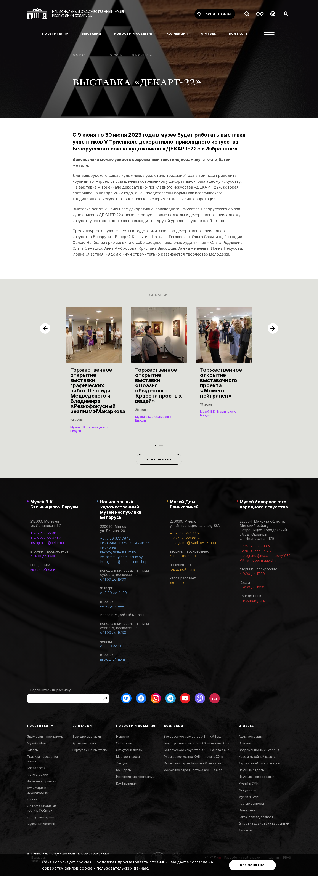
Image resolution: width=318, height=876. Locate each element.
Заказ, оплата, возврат (256, 817)
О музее (245, 743)
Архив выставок (84, 743)
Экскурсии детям (129, 750)
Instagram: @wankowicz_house (195, 542)
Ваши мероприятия (41, 781)
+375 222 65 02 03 (45, 538)
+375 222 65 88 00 (46, 533)
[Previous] (45, 328)
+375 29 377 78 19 (115, 538)
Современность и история (259, 750)
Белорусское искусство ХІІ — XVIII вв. (192, 736)
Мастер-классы (128, 756)
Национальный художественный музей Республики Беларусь (120, 509)
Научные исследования (256, 776)
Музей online (36, 743)
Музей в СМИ (249, 783)
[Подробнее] (94, 374)
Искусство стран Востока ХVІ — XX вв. (193, 770)
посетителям (55, 33)
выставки (91, 33)
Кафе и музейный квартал (258, 756)
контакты (239, 33)
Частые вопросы (251, 803)
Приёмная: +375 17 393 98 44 (125, 543)
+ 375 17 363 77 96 (186, 533)
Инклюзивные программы (135, 776)
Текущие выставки (86, 736)
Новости (115, 55)
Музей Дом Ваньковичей (184, 504)
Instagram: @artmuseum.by (121, 557)
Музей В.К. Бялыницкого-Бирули (54, 504)
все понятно (252, 865)
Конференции (126, 783)
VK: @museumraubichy (258, 560)
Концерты (123, 770)
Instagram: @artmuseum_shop (123, 561)
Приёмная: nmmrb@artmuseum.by (118, 550)
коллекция (177, 33)
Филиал (79, 55)
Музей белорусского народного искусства (264, 504)
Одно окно (247, 810)
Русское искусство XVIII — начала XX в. (194, 756)
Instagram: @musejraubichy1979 (265, 555)
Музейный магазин (41, 824)
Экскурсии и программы (45, 736)
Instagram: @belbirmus (48, 542)
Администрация (251, 736)
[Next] (273, 328)
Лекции (121, 763)
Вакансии (245, 830)
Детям (32, 799)
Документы (247, 790)
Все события (159, 459)
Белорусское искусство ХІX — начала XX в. (197, 743)
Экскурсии (124, 743)
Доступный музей (40, 817)
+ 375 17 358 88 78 (186, 538)
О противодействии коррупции (264, 823)
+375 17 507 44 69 (255, 546)
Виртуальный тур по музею (259, 763)
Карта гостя (36, 768)
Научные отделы (251, 770)
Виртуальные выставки (90, 750)
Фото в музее (37, 774)
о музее (208, 33)
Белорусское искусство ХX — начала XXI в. (197, 750)
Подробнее (81, 430)
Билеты (32, 750)
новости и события (133, 33)
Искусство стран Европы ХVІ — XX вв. (193, 763)
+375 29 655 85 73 (255, 551)
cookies (84, 862)
